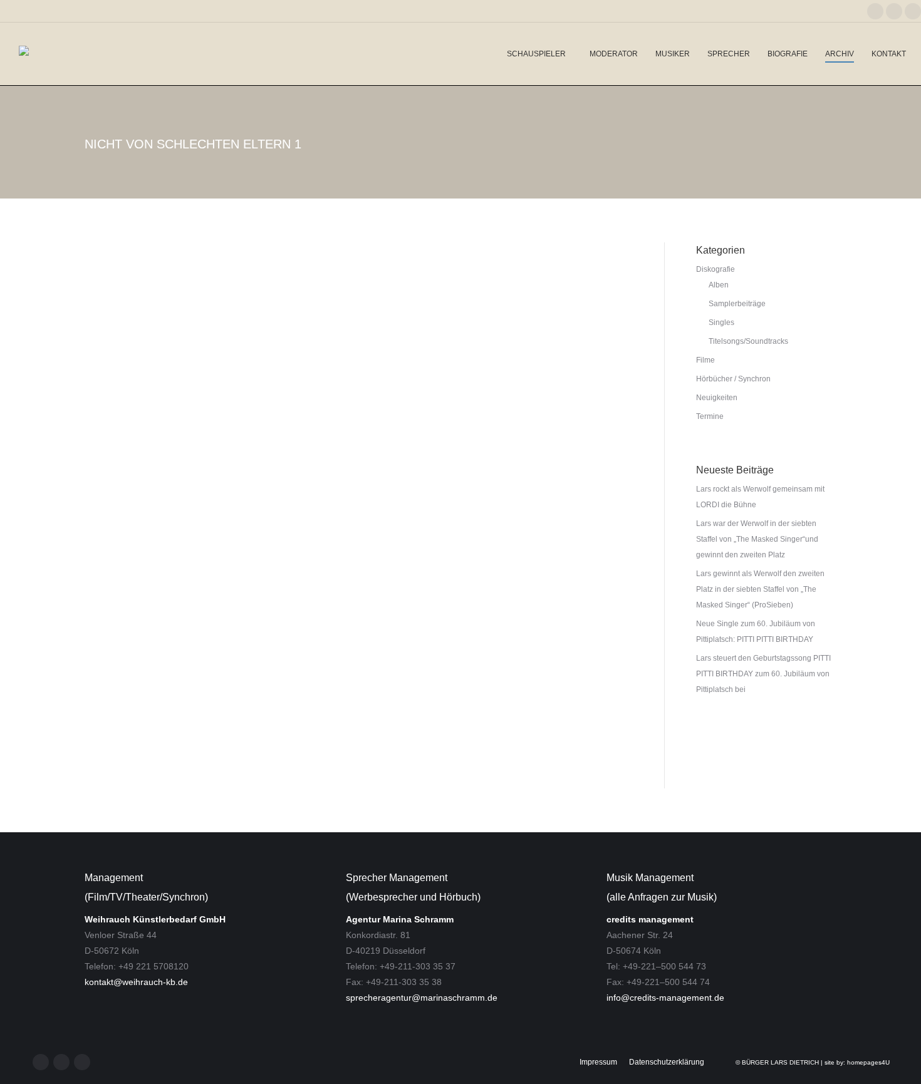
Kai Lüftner (537, 748)
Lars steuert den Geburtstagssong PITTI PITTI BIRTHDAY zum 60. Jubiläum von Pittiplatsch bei (763, 674)
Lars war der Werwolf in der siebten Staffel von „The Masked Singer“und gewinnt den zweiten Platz (757, 539)
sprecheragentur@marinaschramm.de (421, 998)
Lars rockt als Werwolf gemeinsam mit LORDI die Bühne (760, 497)
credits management (650, 919)
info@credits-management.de (665, 998)
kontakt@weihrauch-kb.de (136, 982)
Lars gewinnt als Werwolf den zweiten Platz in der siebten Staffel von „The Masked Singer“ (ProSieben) (760, 589)
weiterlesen (118, 767)
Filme (705, 360)
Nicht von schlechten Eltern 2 (206, 748)
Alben (719, 285)
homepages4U (868, 1062)
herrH (499, 748)
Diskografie (715, 269)
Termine (710, 416)
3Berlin (392, 731)
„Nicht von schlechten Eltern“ (302, 731)
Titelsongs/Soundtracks (748, 341)
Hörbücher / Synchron (733, 378)
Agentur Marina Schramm (400, 919)
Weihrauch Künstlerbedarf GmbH (155, 919)
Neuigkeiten (117, 709)
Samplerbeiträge (737, 303)
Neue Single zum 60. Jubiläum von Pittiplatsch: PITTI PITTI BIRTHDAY (755, 631)
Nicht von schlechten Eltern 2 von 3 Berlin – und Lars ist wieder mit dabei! (284, 687)
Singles (721, 322)
